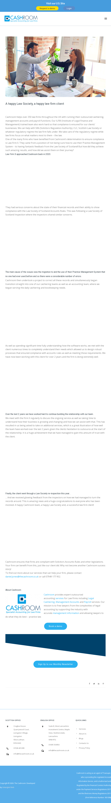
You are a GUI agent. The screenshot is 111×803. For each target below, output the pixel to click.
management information (66, 613)
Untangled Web (8, 787)
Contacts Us (84, 743)
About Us (82, 733)
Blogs (81, 738)
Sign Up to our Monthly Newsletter (55, 664)
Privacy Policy (84, 748)
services (60, 598)
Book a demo (55, 626)
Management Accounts (67, 601)
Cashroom (49, 594)
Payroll (87, 601)
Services (82, 729)
